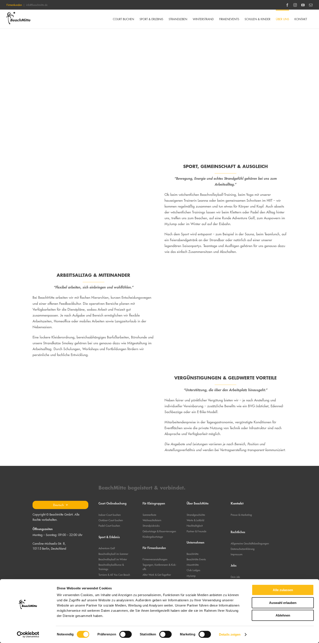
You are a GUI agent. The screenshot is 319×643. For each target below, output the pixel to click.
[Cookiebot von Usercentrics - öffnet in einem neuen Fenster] (28, 634)
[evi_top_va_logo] (60, 556)
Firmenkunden (14, 5)
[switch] (125, 634)
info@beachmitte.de (37, 5)
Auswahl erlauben (282, 603)
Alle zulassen (283, 590)
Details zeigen (229, 634)
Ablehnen (283, 615)
